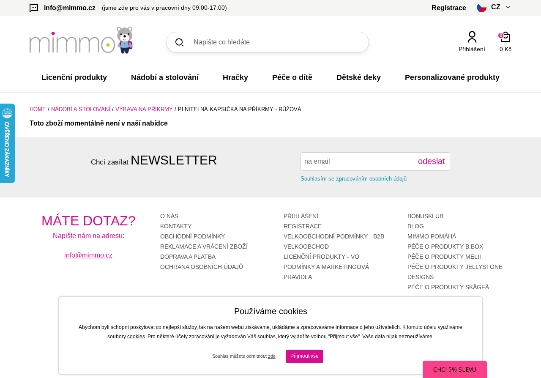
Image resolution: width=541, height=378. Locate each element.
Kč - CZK (462, 64)
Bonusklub (425, 216)
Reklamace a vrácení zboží (204, 246)
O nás (169, 216)
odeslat (431, 161)
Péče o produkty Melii (444, 256)
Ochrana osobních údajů (201, 266)
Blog (415, 226)
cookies (136, 337)
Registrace (303, 226)
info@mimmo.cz (88, 255)
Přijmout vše (304, 356)
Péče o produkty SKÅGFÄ (448, 287)
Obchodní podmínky (192, 236)
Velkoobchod (306, 246)
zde (272, 356)
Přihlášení (301, 216)
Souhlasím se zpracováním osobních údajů (354, 178)
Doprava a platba (188, 256)
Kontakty (175, 226)
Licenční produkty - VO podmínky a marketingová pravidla (326, 266)
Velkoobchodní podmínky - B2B (334, 236)
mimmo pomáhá (431, 236)
